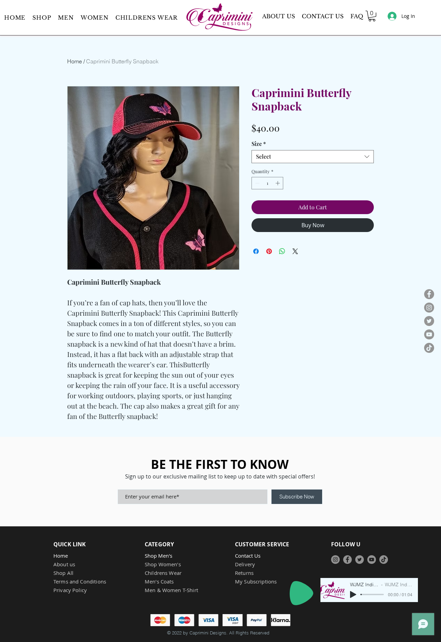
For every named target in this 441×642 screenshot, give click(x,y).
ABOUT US (278, 16)
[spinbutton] (267, 183)
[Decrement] (257, 183)
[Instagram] (429, 308)
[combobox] (313, 156)
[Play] (301, 593)
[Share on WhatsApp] (282, 251)
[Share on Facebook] (256, 251)
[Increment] (278, 183)
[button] (65, 17)
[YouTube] (429, 334)
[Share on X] (295, 251)
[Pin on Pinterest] (269, 251)
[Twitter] (429, 321)
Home (74, 61)
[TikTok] (429, 348)
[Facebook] (429, 294)
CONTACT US (322, 16)
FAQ (356, 16)
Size (259, 143)
